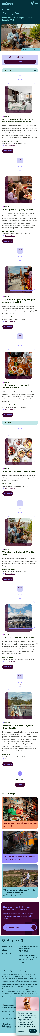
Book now (8, 151)
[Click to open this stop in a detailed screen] (18, 99)
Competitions (7, 946)
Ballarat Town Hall (24, 948)
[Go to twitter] (13, 940)
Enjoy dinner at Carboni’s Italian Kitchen (16, 386)
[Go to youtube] (17, 940)
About (4, 950)
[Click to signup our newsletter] (33, 927)
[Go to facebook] (8, 940)
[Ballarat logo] (7, 3)
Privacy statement (8, 1011)
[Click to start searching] (27, 3)
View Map (20, 61)
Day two (8, 423)
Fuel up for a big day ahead (17, 209)
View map (20, 785)
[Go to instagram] (3, 940)
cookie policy (30, 1026)
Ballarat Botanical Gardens (27, 955)
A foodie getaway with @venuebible (20, 823)
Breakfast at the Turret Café (18, 471)
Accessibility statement (10, 1015)
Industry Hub (6, 953)
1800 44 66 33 (23, 962)
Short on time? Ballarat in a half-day (20, 857)
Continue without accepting (23, 1030)
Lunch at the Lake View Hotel (18, 637)
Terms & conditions (9, 1018)
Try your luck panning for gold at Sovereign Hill (19, 300)
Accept (33, 1031)
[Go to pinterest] (22, 940)
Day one (8, 70)
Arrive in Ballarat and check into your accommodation (17, 120)
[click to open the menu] (36, 3)
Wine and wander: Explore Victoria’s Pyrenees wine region (19, 891)
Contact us (22, 965)
